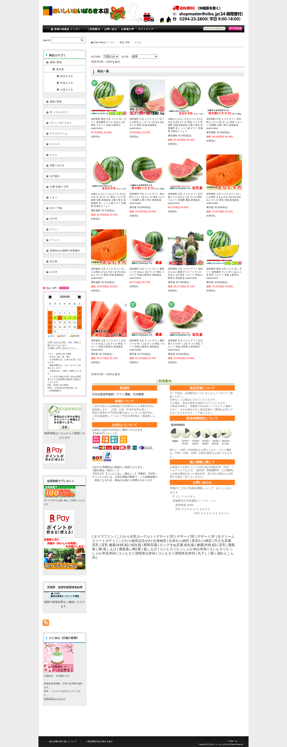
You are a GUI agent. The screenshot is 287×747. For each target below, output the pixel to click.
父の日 (53, 218)
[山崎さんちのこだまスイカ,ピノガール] (186, 97)
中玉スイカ (66, 82)
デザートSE (186, 536)
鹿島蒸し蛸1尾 (130, 549)
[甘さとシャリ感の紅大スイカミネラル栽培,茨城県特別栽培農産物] (109, 319)
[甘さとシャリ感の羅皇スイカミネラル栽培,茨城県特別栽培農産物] (147, 247)
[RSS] (46, 623)
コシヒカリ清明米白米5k (136, 553)
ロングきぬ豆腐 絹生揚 (177, 545)
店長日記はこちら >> (55, 698)
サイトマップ (146, 29)
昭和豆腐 (150, 545)
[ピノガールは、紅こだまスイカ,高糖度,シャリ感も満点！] (147, 97)
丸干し (203, 553)
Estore (241, 741)
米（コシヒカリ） (60, 112)
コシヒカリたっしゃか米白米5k (183, 549)
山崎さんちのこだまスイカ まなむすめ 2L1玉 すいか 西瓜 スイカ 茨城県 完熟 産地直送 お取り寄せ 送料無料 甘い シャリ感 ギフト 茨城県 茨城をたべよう (108, 200)
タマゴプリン (104, 536)
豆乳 (222, 545)
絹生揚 (136, 545)
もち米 (53, 271)
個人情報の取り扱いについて (63, 741)
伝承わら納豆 (179, 540)
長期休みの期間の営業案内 (65, 250)
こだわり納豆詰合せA (134, 540)
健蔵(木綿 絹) (206, 545)
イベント (55, 239)
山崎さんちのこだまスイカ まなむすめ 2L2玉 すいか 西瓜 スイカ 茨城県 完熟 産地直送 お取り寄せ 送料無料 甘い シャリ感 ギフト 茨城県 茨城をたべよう (185, 125)
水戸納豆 (55, 176)
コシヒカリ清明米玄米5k (176, 553)
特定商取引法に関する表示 (100, 741)
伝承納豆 (159, 540)
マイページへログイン (214, 28)
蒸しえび (150, 549)
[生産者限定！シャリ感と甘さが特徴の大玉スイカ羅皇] (109, 97)
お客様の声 (127, 29)
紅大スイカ (66, 76)
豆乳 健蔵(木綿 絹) (115, 545)
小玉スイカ (66, 89)
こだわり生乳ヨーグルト (134, 536)
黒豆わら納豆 (202, 540)
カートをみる (235, 28)
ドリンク (55, 144)
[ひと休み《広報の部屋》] (58, 671)
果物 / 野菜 (125, 42)
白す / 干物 (56, 208)
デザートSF (206, 536)
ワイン (53, 229)
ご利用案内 (93, 29)
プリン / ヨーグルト (61, 122)
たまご (53, 197)
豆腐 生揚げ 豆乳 (59, 186)
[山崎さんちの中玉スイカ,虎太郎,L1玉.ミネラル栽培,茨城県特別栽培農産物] (224, 97)
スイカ (60, 69)
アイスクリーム (58, 133)
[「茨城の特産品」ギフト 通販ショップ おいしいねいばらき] (76, 19)
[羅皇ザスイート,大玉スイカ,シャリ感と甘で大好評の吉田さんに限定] (186, 247)
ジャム (53, 154)
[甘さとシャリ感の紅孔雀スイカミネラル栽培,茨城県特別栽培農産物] (186, 172)
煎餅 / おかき (57, 165)
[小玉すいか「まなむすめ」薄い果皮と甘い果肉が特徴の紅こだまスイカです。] (224, 172)
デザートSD (165, 536)
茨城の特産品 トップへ (67, 29)
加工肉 (53, 261)
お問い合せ (110, 29)
